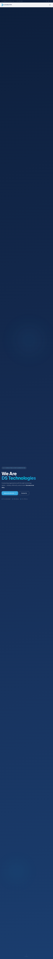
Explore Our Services (9, 493)
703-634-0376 (20, 1)
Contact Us (24, 493)
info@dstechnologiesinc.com (8, 1)
